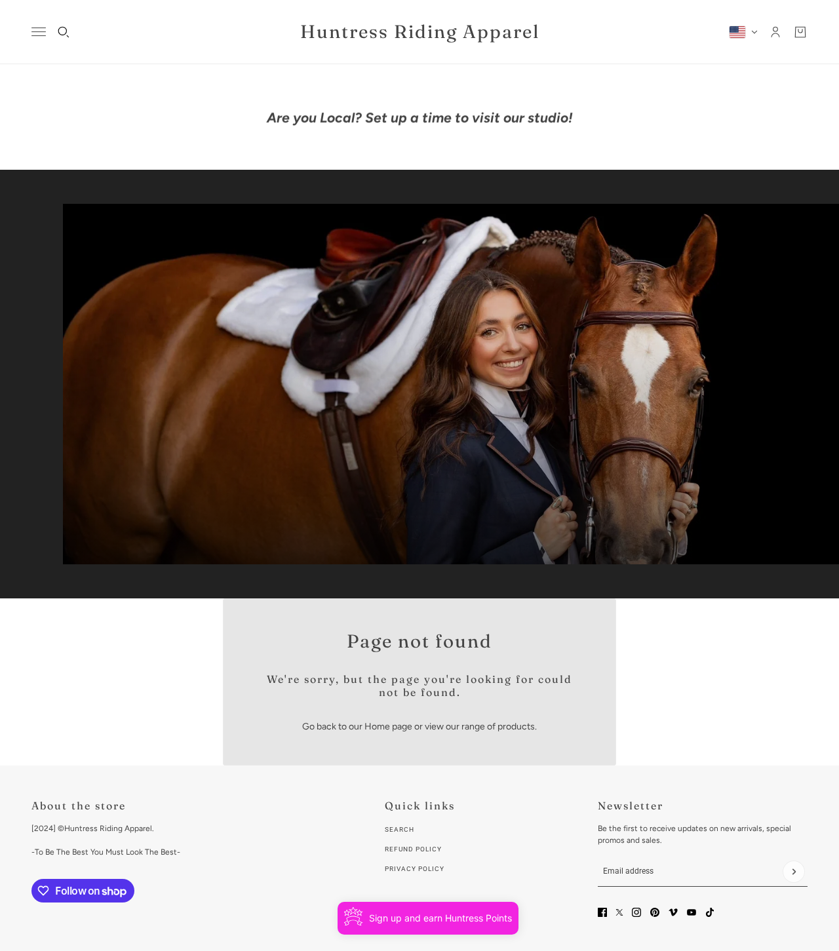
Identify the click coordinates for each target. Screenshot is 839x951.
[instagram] (636, 912)
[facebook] (602, 912)
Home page (388, 726)
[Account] (775, 32)
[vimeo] (673, 912)
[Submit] (794, 872)
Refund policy (413, 849)
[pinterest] (655, 912)
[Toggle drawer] (38, 32)
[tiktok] (710, 912)
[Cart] (800, 32)
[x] (619, 912)
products (516, 726)
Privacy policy (414, 868)
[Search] (63, 32)
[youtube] (691, 912)
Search (399, 829)
